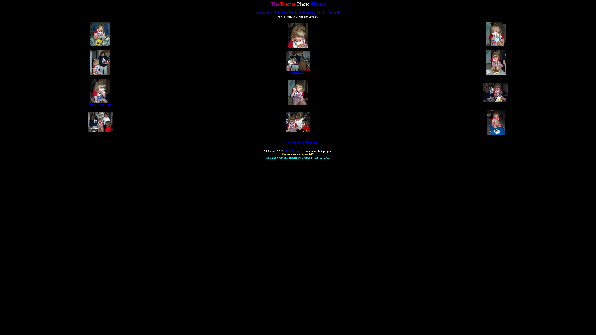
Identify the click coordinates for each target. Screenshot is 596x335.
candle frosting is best (100, 104)
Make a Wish (298, 72)
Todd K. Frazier (295, 151)
